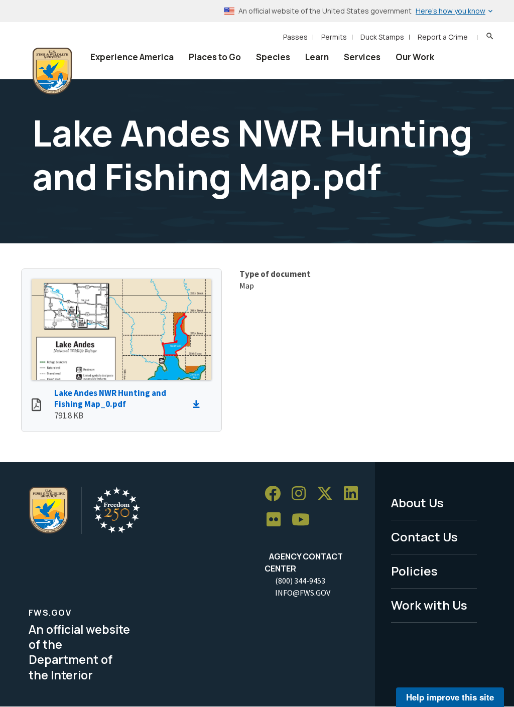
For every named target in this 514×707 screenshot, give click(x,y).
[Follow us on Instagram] (302, 494)
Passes (295, 37)
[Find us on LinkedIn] (354, 494)
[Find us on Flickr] (277, 520)
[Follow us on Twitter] (328, 494)
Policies (414, 570)
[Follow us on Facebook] (276, 494)
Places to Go (215, 57)
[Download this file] (198, 404)
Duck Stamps (382, 37)
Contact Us (424, 536)
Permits (334, 37)
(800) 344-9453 (300, 581)
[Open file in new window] (36, 405)
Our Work (415, 57)
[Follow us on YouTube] (304, 520)
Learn (317, 57)
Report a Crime (443, 37)
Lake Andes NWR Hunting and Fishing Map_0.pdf (110, 398)
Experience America (132, 57)
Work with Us (429, 605)
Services (362, 57)
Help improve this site (450, 697)
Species (273, 57)
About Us (417, 502)
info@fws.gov (302, 593)
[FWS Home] (52, 71)
